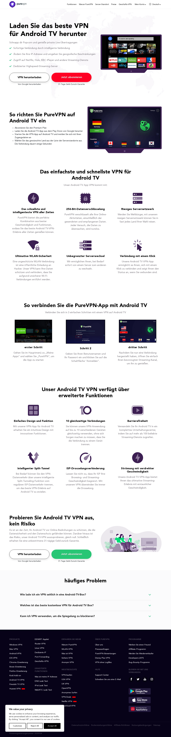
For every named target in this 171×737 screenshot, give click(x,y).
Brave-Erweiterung (17, 667)
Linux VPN (39, 648)
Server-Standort (102, 4)
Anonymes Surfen (69, 693)
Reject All (35, 726)
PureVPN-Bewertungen (105, 654)
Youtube (145, 679)
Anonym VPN (68, 662)
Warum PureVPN (86, 4)
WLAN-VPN (67, 649)
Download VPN (68, 706)
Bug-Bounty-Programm (139, 662)
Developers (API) (136, 658)
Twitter (138, 679)
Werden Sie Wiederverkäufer (141, 654)
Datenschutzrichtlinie (80, 725)
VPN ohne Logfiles (103, 662)
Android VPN (15, 654)
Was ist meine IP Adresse (46, 677)
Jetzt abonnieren (71, 77)
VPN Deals (66, 697)
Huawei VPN (15, 689)
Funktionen (72, 4)
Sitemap (156, 725)
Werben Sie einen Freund (140, 645)
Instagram (151, 679)
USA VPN (66, 680)
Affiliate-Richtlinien (122, 725)
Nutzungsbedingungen (141, 725)
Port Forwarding (42, 657)
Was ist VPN (67, 654)
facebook (131, 679)
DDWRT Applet (42, 639)
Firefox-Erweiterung (18, 671)
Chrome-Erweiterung (18, 662)
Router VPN (40, 644)
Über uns (99, 645)
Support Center (102, 675)
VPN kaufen (67, 675)
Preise (113, 4)
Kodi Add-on (15, 676)
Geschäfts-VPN (125, 4)
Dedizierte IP (40, 653)
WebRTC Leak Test (43, 690)
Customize (17, 726)
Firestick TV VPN (16, 684)
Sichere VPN (67, 658)
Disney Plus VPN (102, 658)
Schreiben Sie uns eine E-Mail (108, 680)
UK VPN (65, 684)
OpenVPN (66, 688)
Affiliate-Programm (137, 649)
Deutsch (155, 4)
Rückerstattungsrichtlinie (101, 725)
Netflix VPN (67, 702)
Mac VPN (13, 649)
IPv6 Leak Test (41, 686)
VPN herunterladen (29, 77)
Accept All (52, 726)
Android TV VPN (16, 680)
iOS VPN (13, 658)
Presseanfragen (102, 649)
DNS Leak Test (41, 681)
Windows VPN (15, 645)
